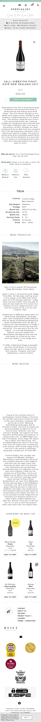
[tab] (37, 5)
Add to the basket (23, 100)
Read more (10, 720)
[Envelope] (21, 636)
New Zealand (28, 201)
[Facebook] (19, 703)
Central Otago (28, 199)
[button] (20, 1)
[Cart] (32, 5)
